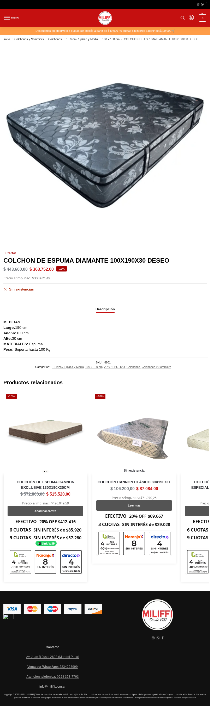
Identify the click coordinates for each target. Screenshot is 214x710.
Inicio (6, 39)
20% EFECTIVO (114, 366)
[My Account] (191, 17)
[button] (202, 18)
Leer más (134, 505)
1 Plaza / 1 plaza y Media (82, 39)
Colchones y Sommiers (29, 39)
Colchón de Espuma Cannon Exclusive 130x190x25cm (45, 485)
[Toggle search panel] (182, 18)
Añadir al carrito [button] (45, 511)
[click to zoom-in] (105, 145)
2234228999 (52, 667)
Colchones (55, 39)
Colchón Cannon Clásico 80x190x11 (134, 482)
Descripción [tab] (105, 309)
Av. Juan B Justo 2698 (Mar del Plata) (52, 657)
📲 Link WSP (46, 543)
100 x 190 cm (111, 39)
